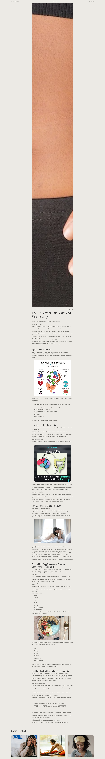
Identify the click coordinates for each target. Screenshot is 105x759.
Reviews (17, 1)
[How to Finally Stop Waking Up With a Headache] (24, 746)
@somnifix (36, 703)
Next (72, 309)
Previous (68, 309)
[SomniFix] (54, 1)
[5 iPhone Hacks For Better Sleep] (81, 746)
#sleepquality (57, 703)
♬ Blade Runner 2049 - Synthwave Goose (57, 706)
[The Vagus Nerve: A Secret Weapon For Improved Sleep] (52, 746)
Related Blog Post (18, 730)
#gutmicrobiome (62, 705)
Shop (12, 1)
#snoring (36, 705)
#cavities (45, 705)
